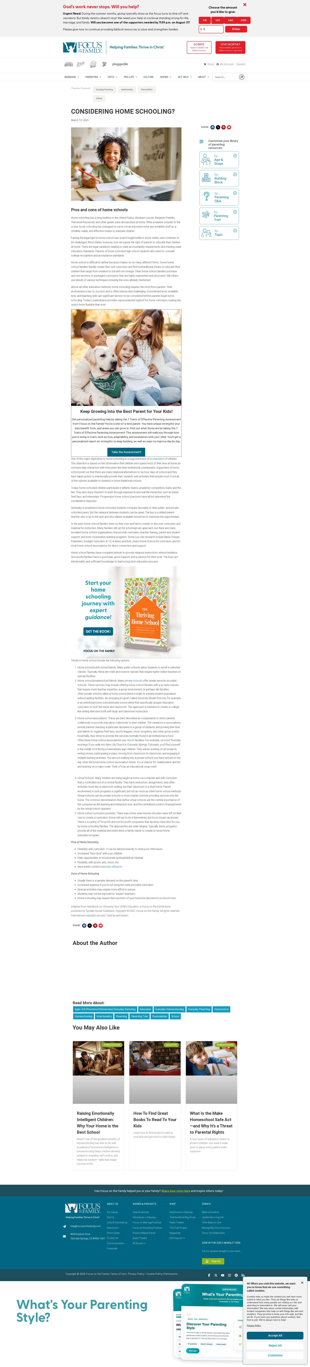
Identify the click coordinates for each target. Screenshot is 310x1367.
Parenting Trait (139, 1016)
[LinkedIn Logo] (243, 1275)
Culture (148, 77)
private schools (133, 680)
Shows (164, 77)
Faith (111, 77)
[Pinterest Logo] (236, 1275)
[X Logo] (215, 1275)
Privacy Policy (135, 1273)
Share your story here (175, 1191)
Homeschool (221, 1009)
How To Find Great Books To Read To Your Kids (155, 1119)
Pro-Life (129, 77)
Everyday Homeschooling (169, 1009)
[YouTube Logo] (222, 1275)
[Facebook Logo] (209, 1275)
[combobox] (225, 77)
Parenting (91, 77)
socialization (157, 458)
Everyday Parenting (104, 89)
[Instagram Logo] (229, 1275)
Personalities (147, 89)
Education (145, 1009)
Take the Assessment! (126, 452)
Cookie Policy (154, 1273)
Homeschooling (83, 1016)
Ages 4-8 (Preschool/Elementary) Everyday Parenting (105, 1009)
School (99, 98)
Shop (173, 1203)
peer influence (114, 866)
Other (236, 29)
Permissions (171, 1273)
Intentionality (127, 89)
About (202, 77)
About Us (112, 1203)
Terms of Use (118, 1273)
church (130, 740)
